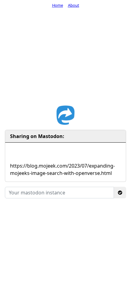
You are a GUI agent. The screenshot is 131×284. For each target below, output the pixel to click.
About (73, 5)
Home (57, 5)
